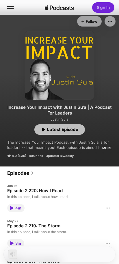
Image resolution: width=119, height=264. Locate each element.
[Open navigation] (10, 7)
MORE (107, 148)
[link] (20, 173)
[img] (59, 7)
